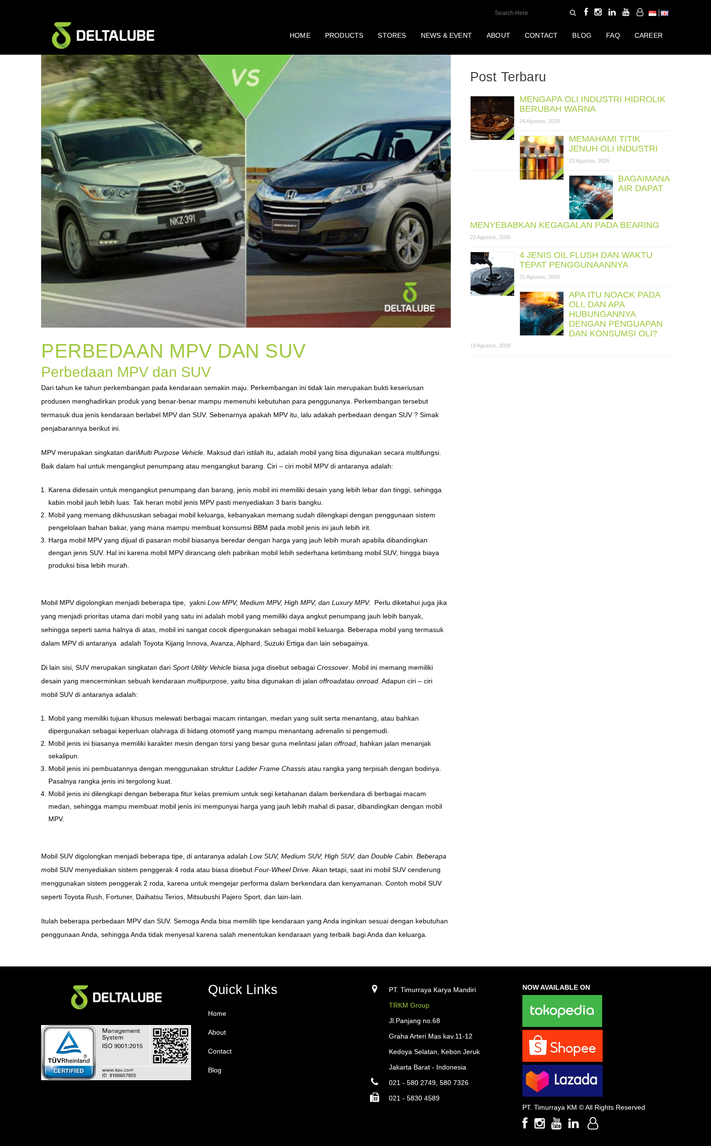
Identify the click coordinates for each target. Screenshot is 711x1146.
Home (217, 1013)
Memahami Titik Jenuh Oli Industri (613, 143)
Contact (220, 1051)
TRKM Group (409, 1005)
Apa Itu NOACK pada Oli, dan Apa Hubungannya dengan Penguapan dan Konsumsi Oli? (616, 314)
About (217, 1032)
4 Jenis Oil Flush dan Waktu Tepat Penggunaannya (585, 260)
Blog (215, 1070)
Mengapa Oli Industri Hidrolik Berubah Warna (592, 104)
